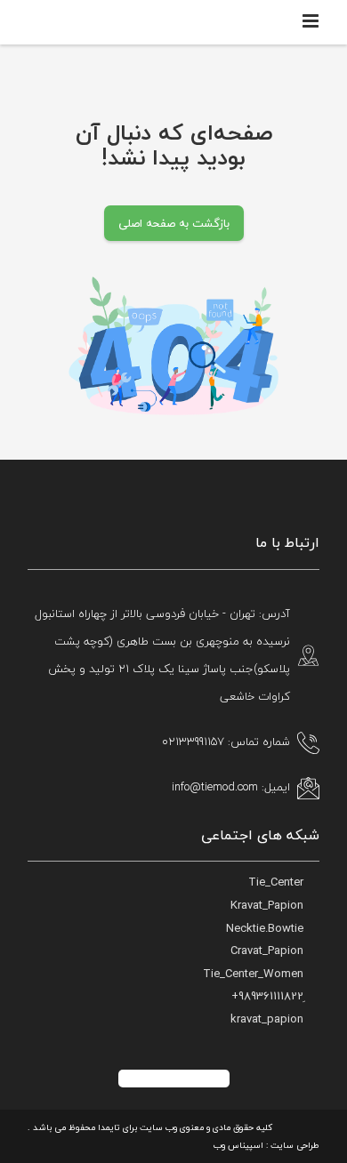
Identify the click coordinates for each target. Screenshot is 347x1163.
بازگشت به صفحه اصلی (174, 223)
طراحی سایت (294, 1144)
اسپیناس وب (238, 1144)
